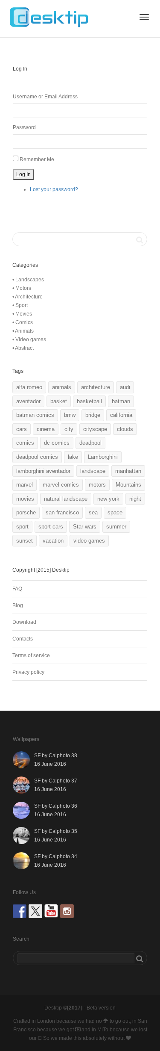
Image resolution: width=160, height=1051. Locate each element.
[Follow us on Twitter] (35, 911)
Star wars (84, 526)
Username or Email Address (45, 97)
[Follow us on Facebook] (19, 911)
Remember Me (37, 159)
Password (24, 127)
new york (108, 499)
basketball (89, 401)
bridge (92, 415)
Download (24, 622)
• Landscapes (28, 280)
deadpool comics (37, 457)
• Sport (20, 305)
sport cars (50, 526)
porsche (26, 512)
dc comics (57, 443)
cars (21, 429)
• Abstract (23, 348)
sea (93, 512)
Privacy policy (28, 672)
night (135, 499)
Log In (23, 174)
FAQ (17, 589)
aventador (28, 401)
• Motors (21, 288)
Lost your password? (54, 189)
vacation (53, 540)
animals (61, 387)
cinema (46, 429)
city (68, 429)
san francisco (62, 512)
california (121, 415)
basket (58, 401)
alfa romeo (29, 387)
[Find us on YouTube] (51, 911)
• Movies (22, 314)
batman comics (35, 415)
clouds (125, 429)
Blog (17, 605)
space (115, 512)
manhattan (128, 471)
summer (116, 526)
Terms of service (31, 655)
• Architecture (27, 297)
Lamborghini (103, 457)
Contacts (22, 639)
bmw (70, 415)
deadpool (90, 443)
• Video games (29, 339)
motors (97, 484)
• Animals (23, 331)
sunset (24, 540)
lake (73, 457)
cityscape (95, 429)
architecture (95, 387)
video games (89, 540)
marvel (24, 484)
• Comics (22, 322)
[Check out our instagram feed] (67, 911)
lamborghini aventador (43, 471)
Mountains (128, 484)
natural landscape (65, 499)
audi (125, 387)
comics (25, 443)
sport (22, 526)
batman (121, 401)
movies (25, 499)
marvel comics (61, 484)
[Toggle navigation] (144, 17)
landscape (92, 471)
